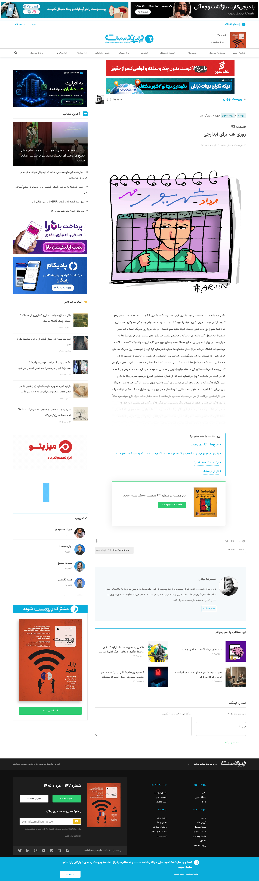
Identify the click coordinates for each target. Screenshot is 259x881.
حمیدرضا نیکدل (114, 99)
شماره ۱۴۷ (221, 35)
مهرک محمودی (63, 529)
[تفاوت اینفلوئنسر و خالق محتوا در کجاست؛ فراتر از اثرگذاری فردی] (236, 686)
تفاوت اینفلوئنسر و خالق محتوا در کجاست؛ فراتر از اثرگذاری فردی (198, 674)
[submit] (77, 821)
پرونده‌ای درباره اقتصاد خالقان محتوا (202, 650)
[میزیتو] (50, 452)
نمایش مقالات (34, 799)
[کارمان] (50, 492)
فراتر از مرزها (211, 471)
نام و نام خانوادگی (238, 714)
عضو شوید (179, 874)
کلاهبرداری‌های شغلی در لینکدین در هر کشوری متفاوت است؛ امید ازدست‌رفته (122, 674)
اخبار (204, 793)
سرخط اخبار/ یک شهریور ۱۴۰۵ (67, 211)
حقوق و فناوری (199, 836)
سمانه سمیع (65, 563)
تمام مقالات (209, 609)
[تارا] (50, 235)
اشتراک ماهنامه (217, 42)
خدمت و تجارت (199, 831)
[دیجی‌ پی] (194, 10)
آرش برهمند (65, 546)
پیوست (241, 115)
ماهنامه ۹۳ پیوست (172, 505)
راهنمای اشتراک (232, 24)
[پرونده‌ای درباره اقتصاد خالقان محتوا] (236, 661)
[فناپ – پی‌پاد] (50, 275)
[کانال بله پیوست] (64, 10)
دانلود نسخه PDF (236, 550)
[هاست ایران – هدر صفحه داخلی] (170, 86)
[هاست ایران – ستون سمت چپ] (50, 88)
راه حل (203, 841)
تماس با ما (161, 822)
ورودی (203, 818)
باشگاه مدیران (200, 827)
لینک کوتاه (106, 550)
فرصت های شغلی (158, 831)
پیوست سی (161, 797)
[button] (15, 53)
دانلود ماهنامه (66, 799)
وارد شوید (70, 874)
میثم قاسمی (65, 580)
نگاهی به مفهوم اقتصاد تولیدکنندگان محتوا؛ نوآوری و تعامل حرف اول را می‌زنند (121, 649)
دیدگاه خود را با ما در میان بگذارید (177, 714)
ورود (34, 24)
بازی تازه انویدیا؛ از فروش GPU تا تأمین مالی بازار (58, 202)
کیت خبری (161, 836)
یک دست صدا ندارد (206, 462)
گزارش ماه (201, 822)
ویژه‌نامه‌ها (161, 818)
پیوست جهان (232, 99)
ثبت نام (19, 24)
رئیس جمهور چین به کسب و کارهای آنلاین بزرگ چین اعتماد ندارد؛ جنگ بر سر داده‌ (167, 453)
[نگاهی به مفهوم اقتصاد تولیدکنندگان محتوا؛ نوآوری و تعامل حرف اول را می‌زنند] (158, 661)
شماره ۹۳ (205, 145)
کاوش (203, 802)
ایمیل (243, 727)
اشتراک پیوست (50, 711)
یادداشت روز (200, 797)
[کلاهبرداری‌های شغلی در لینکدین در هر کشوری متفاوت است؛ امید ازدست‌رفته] (158, 686)
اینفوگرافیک (161, 802)
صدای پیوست (160, 793)
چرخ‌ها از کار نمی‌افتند (205, 444)
